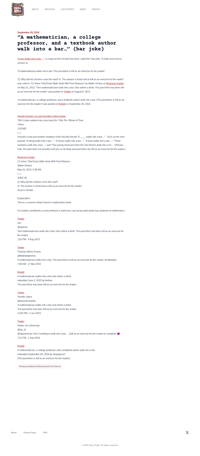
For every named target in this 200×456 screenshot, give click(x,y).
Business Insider (115, 83)
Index (83, 9)
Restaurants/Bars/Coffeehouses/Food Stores (40, 366)
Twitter (67, 91)
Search (96, 9)
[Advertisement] (156, 53)
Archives (50, 9)
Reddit (62, 104)
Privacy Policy (29, 432)
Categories (67, 9)
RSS (45, 432)
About (35, 9)
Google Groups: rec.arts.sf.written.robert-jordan (41, 116)
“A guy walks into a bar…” (30, 59)
